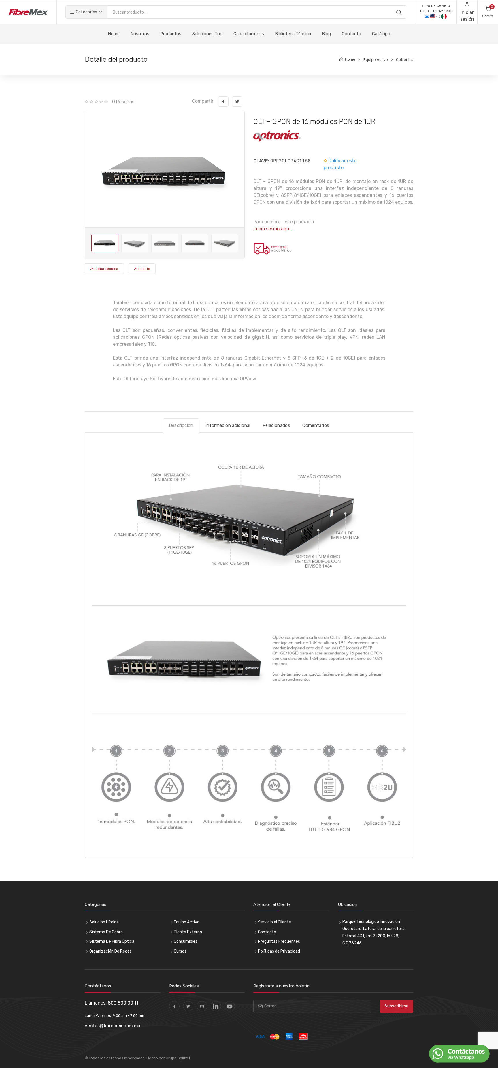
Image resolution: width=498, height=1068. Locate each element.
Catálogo (381, 33)
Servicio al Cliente (274, 922)
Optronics (404, 59)
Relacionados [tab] (276, 425)
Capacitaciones (248, 33)
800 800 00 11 (123, 1003)
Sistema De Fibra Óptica (111, 941)
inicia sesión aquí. (272, 228)
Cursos (180, 951)
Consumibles (185, 941)
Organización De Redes (110, 951)
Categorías (86, 12)
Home (114, 33)
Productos (170, 33)
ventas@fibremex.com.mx (113, 1025)
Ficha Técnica (106, 269)
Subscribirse (396, 1006)
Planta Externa (188, 931)
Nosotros (140, 33)
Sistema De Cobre (106, 931)
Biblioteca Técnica (293, 33)
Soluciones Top (207, 33)
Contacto (351, 33)
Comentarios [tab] (315, 425)
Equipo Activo (375, 59)
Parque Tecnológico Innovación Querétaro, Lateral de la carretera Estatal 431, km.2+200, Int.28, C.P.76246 (373, 932)
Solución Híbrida (104, 922)
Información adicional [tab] (227, 425)
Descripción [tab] (181, 425)
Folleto (143, 269)
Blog (326, 33)
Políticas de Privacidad (279, 951)
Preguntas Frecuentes (279, 941)
